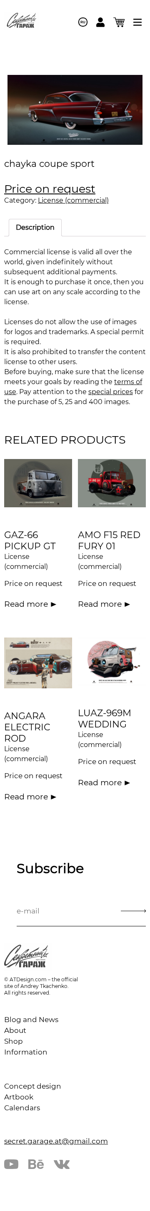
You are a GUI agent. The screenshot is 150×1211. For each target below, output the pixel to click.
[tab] (35, 227)
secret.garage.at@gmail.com (56, 1141)
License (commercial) (73, 200)
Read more (26, 604)
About (15, 1030)
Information (26, 1052)
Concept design (32, 1086)
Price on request (49, 189)
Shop (13, 1041)
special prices (110, 392)
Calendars (22, 1108)
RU (82, 22)
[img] (137, 22)
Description (35, 227)
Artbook (18, 1097)
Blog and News (31, 1019)
